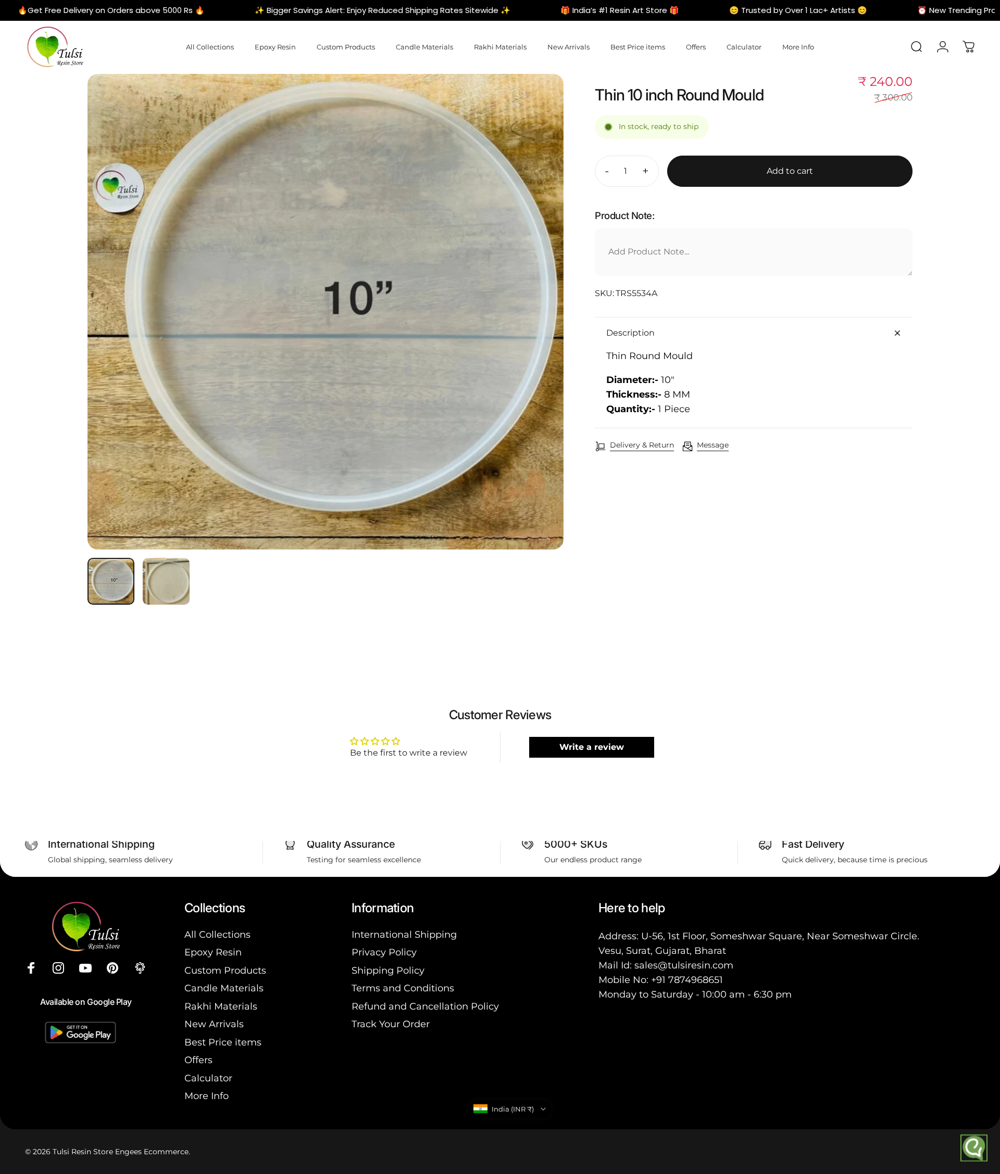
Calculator (208, 1078)
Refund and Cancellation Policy (425, 1006)
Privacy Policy (384, 952)
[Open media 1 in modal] (326, 312)
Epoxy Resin (213, 952)
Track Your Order (391, 1024)
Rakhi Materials (220, 1006)
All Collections (217, 934)
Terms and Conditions (403, 988)
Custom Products (225, 970)
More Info (206, 1096)
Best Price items (222, 1042)
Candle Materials (224, 988)
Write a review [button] (591, 747)
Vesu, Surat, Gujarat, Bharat (662, 950)
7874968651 (695, 980)
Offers (198, 1060)
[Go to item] (111, 581)
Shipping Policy (388, 970)
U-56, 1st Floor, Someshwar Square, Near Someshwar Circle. (780, 936)
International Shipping (404, 934)
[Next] (536, 336)
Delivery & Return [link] (642, 445)
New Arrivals (214, 1024)
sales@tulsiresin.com (683, 965)
